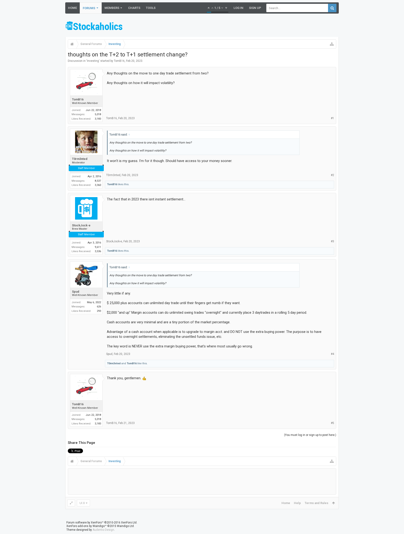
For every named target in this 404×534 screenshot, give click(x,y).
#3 (332, 241)
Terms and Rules (316, 503)
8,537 (98, 180)
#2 (332, 175)
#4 (332, 354)
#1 (332, 118)
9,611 (98, 247)
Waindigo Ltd (125, 526)
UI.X (82, 503)
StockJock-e (81, 225)
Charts (134, 8)
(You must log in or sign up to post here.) (310, 435)
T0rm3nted (79, 159)
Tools (150, 8)
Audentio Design (103, 529)
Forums (89, 8)
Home (72, 8)
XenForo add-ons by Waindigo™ (86, 526)
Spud (75, 291)
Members (112, 8)
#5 (332, 423)
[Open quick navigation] (332, 44)
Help (297, 503)
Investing (93, 61)
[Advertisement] (254, 26)
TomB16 (119, 61)
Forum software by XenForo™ (101, 522)
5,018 (98, 114)
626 (99, 306)
